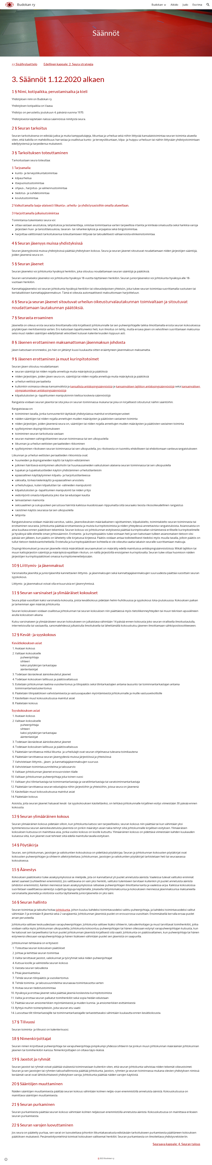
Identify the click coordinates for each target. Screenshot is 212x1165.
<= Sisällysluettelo (24, 64)
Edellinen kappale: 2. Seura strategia (68, 64)
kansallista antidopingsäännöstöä (91, 386)
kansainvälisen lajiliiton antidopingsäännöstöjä (145, 386)
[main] (106, 33)
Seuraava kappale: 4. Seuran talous (176, 1144)
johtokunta (63, 910)
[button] (208, 5)
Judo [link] (185, 4)
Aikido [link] (174, 4)
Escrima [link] (197, 4)
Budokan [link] (157, 4)
